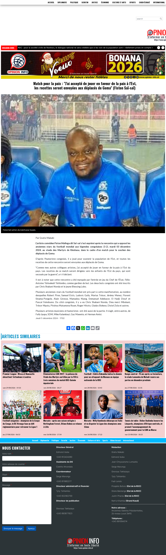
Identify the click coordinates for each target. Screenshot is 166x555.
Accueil (51, 2)
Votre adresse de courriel (13, 464)
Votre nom (6, 453)
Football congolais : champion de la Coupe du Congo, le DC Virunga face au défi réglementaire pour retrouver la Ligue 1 (21, 423)
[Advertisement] (74, 27)
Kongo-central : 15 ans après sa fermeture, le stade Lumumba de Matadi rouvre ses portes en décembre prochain (143, 377)
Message (6, 485)
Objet (4, 474)
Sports (132, 2)
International (159, 2)
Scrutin (85, 2)
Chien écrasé (144, 2)
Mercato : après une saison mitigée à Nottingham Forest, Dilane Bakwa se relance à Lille (62, 423)
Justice (95, 2)
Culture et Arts (119, 2)
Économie (105, 2)
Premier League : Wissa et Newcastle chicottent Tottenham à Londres (18, 375)
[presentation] (158, 47)
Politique (74, 2)
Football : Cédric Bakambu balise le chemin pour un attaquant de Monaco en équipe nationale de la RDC (103, 377)
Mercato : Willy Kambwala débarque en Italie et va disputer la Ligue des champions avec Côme (103, 423)
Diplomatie (62, 2)
